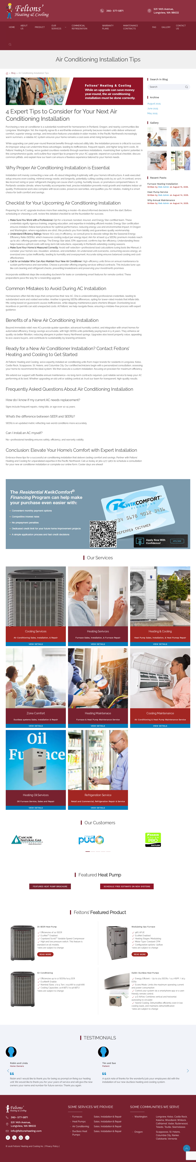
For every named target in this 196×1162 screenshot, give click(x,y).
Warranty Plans (107, 27)
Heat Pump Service (157, 192)
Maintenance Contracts (130, 27)
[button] (10, 44)
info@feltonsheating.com (26, 1130)
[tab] (88, 851)
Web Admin (163, 187)
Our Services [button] (56, 27)
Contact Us (181, 27)
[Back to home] (27, 11)
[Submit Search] (186, 87)
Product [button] (40, 27)
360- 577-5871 (114, 10)
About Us (24, 27)
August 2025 (154, 103)
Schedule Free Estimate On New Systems (127, 886)
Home (12, 27)
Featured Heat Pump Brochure (50, 886)
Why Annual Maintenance (161, 200)
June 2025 (152, 108)
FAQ (154, 27)
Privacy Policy (52, 1146)
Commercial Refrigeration (79, 27)
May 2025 (152, 113)
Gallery (166, 27)
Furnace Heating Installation (162, 183)
